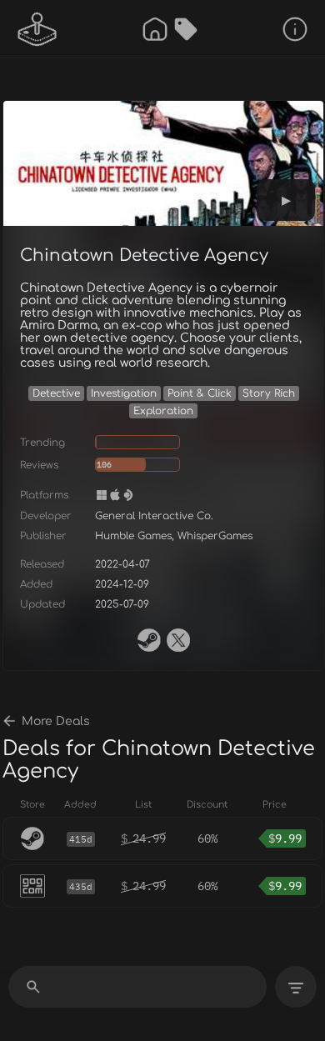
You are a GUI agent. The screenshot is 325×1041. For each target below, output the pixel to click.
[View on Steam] (149, 640)
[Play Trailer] (286, 200)
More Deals (56, 721)
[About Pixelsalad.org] (295, 29)
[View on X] (178, 640)
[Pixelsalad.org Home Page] (37, 29)
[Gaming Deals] (185, 29)
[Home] (155, 29)
